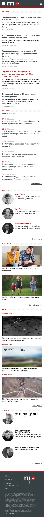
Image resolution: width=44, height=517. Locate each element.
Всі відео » (37, 406)
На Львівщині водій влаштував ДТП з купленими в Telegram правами (18, 177)
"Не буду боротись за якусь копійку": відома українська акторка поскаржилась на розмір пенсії (22, 133)
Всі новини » (36, 184)
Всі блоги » (37, 239)
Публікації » (7, 244)
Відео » (5, 309)
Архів (6, 489)
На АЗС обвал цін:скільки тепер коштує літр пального (21, 145)
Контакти (8, 479)
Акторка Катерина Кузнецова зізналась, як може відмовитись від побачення (21, 122)
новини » (6, 111)
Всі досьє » (37, 463)
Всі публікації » (35, 305)
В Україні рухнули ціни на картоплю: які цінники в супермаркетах (19, 155)
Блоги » (5, 190)
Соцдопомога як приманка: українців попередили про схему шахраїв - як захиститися (18, 166)
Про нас (7, 476)
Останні (5, 113)
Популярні (11, 113)
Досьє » (5, 410)
